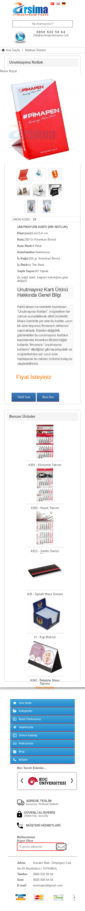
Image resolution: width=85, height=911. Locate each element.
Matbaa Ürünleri (35, 50)
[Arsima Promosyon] (30, 9)
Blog (21, 751)
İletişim (23, 759)
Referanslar (26, 743)
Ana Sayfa (13, 50)
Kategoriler (25, 711)
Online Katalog (28, 735)
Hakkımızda (26, 727)
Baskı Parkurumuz (30, 719)
